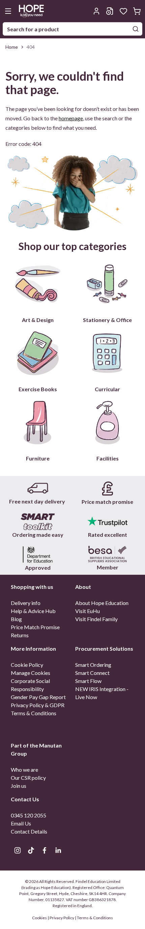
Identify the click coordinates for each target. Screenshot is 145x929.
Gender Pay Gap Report (38, 697)
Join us (18, 785)
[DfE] (37, 554)
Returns (20, 635)
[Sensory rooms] (37, 521)
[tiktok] (31, 850)
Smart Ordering (93, 664)
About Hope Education (101, 603)
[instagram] (17, 850)
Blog (16, 619)
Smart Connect (92, 673)
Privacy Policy (62, 917)
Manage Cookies (30, 673)
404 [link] (31, 47)
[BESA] (107, 554)
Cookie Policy (27, 664)
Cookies (40, 917)
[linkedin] (58, 850)
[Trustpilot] (107, 521)
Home (11, 47)
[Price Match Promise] (107, 488)
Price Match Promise (35, 627)
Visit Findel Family (96, 619)
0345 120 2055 (28, 815)
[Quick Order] (110, 11)
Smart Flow (88, 681)
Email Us (21, 823)
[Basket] (137, 11)
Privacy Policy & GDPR (37, 705)
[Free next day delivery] (37, 488)
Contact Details (29, 831)
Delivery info (25, 603)
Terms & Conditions (33, 713)
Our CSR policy (28, 777)
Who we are (24, 769)
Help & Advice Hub (33, 611)
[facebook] (44, 850)
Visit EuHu (87, 611)
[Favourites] (123, 11)
